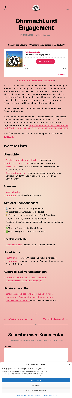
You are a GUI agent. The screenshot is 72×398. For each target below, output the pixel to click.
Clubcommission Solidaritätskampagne (24, 281)
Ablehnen (36, 385)
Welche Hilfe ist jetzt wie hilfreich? (22, 160)
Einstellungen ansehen (36, 390)
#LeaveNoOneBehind (16, 173)
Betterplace (11, 195)
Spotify (21, 80)
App (9, 136)
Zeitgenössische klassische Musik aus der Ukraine (29, 294)
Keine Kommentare (44, 35)
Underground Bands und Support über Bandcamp (29, 297)
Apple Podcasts (34, 80)
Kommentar (8, 346)
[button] (69, 365)
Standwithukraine (14, 245)
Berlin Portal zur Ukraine (17, 163)
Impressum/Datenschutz (34, 395)
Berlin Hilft (10, 167)
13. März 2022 (28, 35)
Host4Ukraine (12, 258)
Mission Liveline (13, 192)
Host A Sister (12, 261)
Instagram (49, 80)
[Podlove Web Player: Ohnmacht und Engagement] (36, 63)
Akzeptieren (36, 380)
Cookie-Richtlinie (21, 395)
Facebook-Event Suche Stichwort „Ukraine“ (26, 277)
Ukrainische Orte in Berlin (18, 300)
